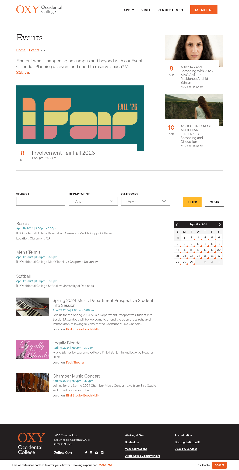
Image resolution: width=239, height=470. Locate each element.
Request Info (170, 9)
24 (198, 256)
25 (205, 256)
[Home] (49, 9)
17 (198, 250)
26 (212, 256)
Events (34, 49)
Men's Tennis (28, 252)
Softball (23, 276)
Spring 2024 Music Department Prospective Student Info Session (103, 302)
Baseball (24, 223)
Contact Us (132, 442)
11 (205, 244)
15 (184, 250)
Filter (192, 202)
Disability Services (186, 449)
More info (105, 464)
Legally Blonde (67, 342)
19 (212, 250)
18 (205, 250)
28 (177, 261)
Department (79, 194)
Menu (201, 9)
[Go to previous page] (177, 225)
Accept (219, 465)
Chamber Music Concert (76, 375)
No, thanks (204, 465)
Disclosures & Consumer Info (142, 456)
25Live (22, 72)
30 (191, 261)
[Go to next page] (220, 225)
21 (177, 256)
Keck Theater (75, 362)
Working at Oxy (134, 435)
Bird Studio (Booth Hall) (82, 329)
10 (198, 244)
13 (219, 244)
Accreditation (183, 435)
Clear (214, 202)
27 (218, 256)
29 (184, 261)
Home (21, 49)
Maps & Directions (136, 449)
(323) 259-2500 (63, 444)
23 (191, 256)
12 (212, 244)
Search (22, 194)
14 (177, 250)
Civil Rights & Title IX (187, 442)
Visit (146, 9)
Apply (129, 9)
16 (191, 250)
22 (184, 256)
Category (129, 194)
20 (219, 250)
